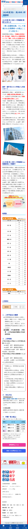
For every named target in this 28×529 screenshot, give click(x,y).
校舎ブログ (5, 486)
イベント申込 (12, 489)
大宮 (8, 512)
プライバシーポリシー (7, 494)
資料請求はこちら (14, 444)
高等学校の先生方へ (7, 497)
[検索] (23, 6)
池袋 (11, 505)
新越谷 (11, 512)
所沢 (15, 512)
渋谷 (14, 505)
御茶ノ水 (18, 505)
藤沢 (12, 507)
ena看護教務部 (5, 517)
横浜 (9, 507)
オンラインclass (10, 515)
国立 (23, 505)
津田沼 (10, 510)
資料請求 (4, 489)
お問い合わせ (5, 491)
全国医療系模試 (6, 483)
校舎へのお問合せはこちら (14, 450)
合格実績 (14, 483)
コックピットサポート (11, 9)
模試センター (18, 515)
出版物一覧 (18, 494)
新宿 (8, 505)
